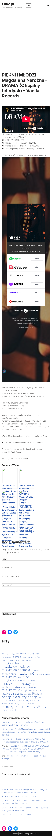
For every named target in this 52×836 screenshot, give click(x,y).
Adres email (7, 567)
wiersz (31, 706)
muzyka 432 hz (27, 660)
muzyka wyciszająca (31, 690)
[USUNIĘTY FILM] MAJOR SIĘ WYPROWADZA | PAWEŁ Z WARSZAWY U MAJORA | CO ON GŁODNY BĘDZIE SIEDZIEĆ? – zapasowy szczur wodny (25, 749)
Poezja (37, 693)
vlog (23, 707)
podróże (27, 694)
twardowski (30, 704)
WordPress (34, 833)
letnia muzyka (7, 660)
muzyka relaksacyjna (19, 683)
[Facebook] (10, 632)
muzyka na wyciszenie (43, 674)
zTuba (4, 710)
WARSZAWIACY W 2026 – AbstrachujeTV (19, 796)
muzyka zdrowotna (12, 693)
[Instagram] (4, 632)
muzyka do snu (35, 670)
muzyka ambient (11, 663)
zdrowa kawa (7, 729)
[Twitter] (15, 632)
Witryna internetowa (10, 576)
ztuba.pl (12, 710)
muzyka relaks (29, 681)
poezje (33, 696)
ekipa (13, 654)
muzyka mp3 (26, 673)
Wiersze (42, 706)
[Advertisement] (26, 38)
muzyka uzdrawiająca (28, 687)
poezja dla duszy (14, 696)
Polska (41, 697)
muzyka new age (12, 680)
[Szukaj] (48, 5)
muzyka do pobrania (16, 669)
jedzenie (17, 657)
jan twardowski (6, 657)
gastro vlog (34, 654)
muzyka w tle (11, 690)
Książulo (37, 657)
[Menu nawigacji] (28, 5)
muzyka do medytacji (16, 666)
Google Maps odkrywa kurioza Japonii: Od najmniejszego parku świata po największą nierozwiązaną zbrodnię (26, 732)
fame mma (21, 653)
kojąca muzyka (27, 657)
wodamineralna (8, 722)
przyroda (19, 700)
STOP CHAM (8, 703)
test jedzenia (20, 703)
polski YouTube (8, 700)
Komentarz (7, 585)
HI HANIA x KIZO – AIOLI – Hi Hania (16, 815)
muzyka (17, 660)
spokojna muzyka (31, 700)
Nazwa (4, 559)
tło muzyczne (11, 706)
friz (28, 654)
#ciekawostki (6, 654)
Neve (15, 833)
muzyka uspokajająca (11, 687)
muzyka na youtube (15, 677)
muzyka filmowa (9, 674)
